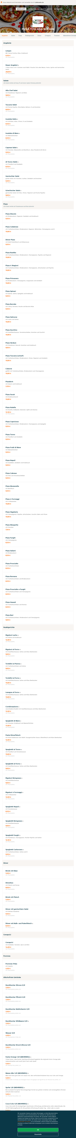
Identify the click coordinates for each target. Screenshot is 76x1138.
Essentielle (38, 1134)
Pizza (20, 35)
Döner (39, 35)
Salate (13, 35)
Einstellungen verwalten (24, 1121)
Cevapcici (48, 35)
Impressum (58, 9)
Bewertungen (34, 9)
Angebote (5, 35)
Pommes (57, 35)
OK (38, 1130)
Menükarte (21, 9)
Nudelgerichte (29, 35)
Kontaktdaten (46, 9)
